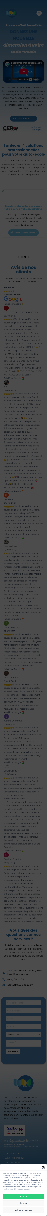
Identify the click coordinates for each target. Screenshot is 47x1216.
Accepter (23, 1196)
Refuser (23, 1203)
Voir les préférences (23, 1210)
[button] (43, 1167)
